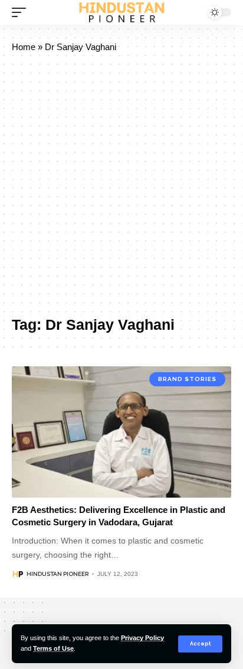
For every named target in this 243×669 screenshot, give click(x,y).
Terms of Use (53, 648)
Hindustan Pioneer (57, 574)
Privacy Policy (142, 637)
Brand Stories (187, 379)
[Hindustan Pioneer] (122, 12)
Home (23, 47)
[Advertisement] (121, 185)
